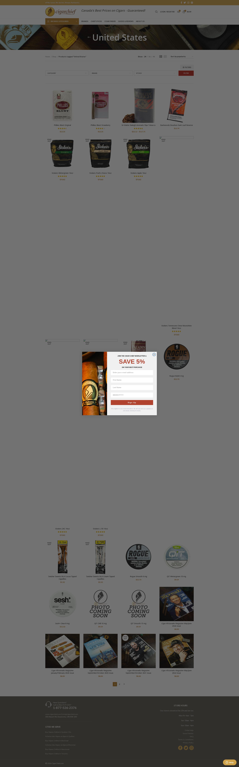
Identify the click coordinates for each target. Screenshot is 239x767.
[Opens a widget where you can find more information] (230, 763)
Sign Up (132, 403)
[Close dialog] (154, 354)
